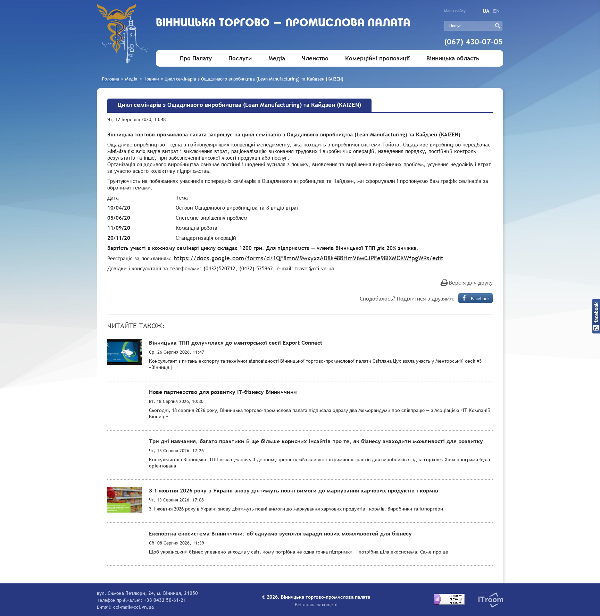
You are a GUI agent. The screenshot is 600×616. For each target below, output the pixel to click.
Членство (315, 58)
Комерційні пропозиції (377, 58)
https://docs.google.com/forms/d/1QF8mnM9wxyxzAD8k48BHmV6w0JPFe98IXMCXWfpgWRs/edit (308, 258)
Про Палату (196, 58)
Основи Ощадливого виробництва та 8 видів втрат (237, 207)
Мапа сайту (455, 11)
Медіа (276, 58)
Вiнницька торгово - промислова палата (283, 23)
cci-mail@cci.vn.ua (133, 607)
